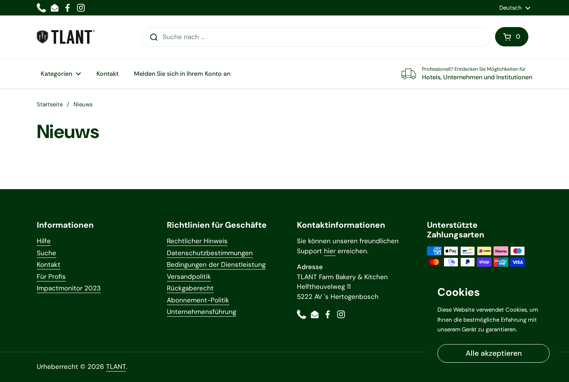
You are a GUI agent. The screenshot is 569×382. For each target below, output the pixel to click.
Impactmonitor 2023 (69, 288)
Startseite (50, 104)
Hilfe (44, 241)
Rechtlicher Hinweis (197, 241)
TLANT (116, 366)
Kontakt (48, 264)
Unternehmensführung (201, 311)
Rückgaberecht (190, 288)
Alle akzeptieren (494, 353)
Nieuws (83, 104)
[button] (511, 36)
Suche (46, 253)
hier (330, 251)
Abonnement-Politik (198, 300)
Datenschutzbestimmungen (210, 253)
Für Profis (51, 276)
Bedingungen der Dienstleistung (216, 264)
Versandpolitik (189, 276)
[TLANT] (66, 37)
